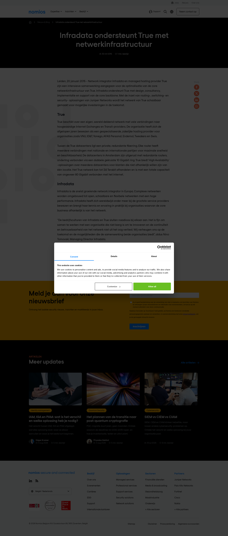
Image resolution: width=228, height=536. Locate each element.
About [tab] (154, 256)
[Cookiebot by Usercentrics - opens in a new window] (159, 248)
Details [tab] (114, 256)
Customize (112, 286)
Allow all (152, 286)
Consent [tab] (74, 256)
